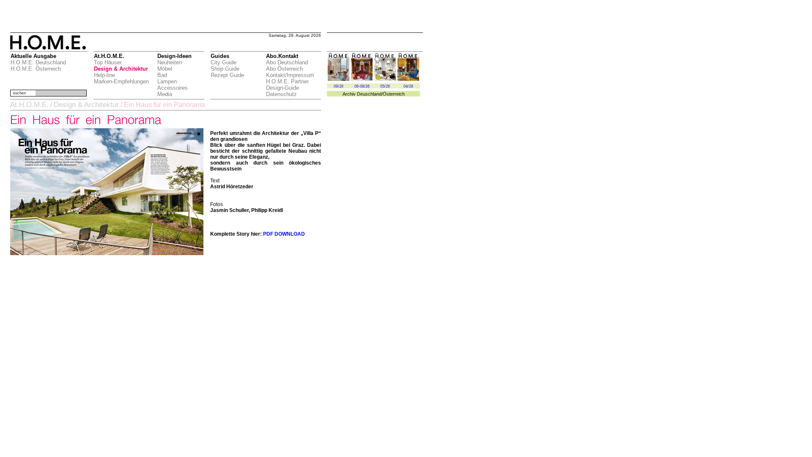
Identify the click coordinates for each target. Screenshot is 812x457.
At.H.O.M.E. (29, 105)
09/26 (338, 86)
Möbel (164, 69)
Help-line (104, 75)
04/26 (408, 86)
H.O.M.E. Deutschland (38, 62)
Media (164, 94)
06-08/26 (362, 86)
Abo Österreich (284, 69)
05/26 (385, 86)
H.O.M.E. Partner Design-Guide (287, 84)
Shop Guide (225, 69)
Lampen (167, 81)
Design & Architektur (121, 69)
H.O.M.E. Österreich (36, 69)
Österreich (394, 93)
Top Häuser (108, 62)
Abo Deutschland (287, 62)
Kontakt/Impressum (290, 75)
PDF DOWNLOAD (284, 234)
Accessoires (172, 88)
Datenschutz (281, 94)
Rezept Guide (227, 75)
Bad (162, 75)
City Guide (223, 62)
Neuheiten (169, 62)
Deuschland (369, 93)
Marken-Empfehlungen (121, 81)
